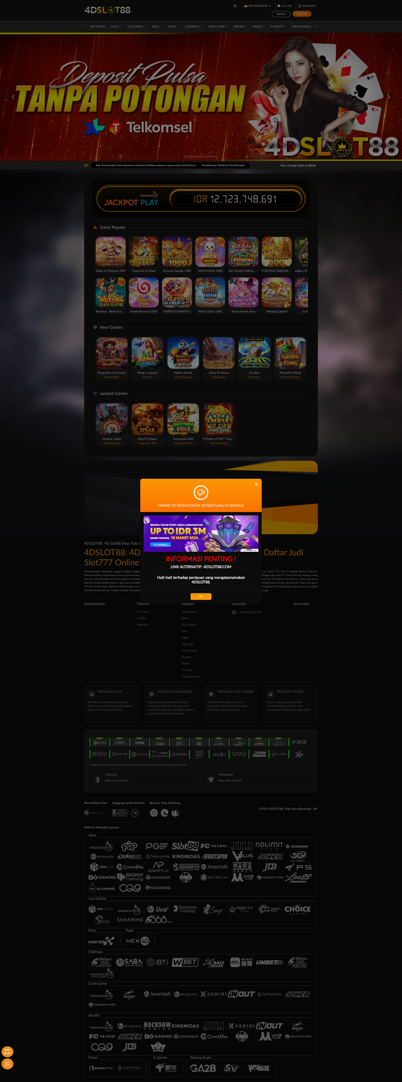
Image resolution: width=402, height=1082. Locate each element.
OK (201, 596)
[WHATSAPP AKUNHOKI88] (7, 1063)
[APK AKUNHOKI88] (7, 1051)
